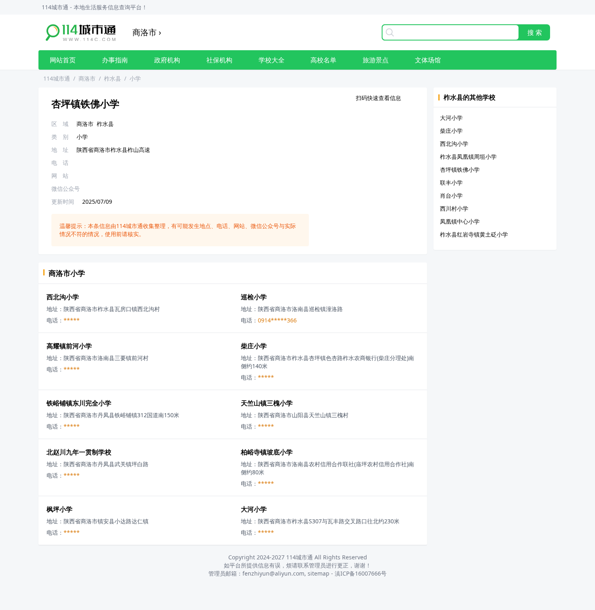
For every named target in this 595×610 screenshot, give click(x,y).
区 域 (59, 124)
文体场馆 (428, 59)
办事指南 (115, 59)
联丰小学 (451, 182)
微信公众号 (65, 188)
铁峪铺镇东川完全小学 (79, 403)
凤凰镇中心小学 (460, 221)
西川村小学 (454, 208)
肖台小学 (451, 195)
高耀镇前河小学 (69, 345)
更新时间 (62, 201)
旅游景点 (376, 59)
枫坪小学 (59, 509)
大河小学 (254, 509)
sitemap (318, 573)
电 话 (59, 162)
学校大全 (272, 59)
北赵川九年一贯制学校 (79, 452)
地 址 (59, 150)
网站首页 (63, 59)
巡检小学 (254, 296)
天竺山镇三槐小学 (267, 403)
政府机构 (167, 59)
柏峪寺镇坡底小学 (267, 452)
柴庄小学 (254, 345)
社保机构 (219, 59)
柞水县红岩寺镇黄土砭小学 (474, 234)
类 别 (59, 137)
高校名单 (323, 59)
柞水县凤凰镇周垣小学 (468, 156)
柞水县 (112, 78)
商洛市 (87, 78)
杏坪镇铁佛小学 (460, 169)
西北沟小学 (63, 296)
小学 (135, 78)
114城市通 (56, 78)
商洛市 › (146, 32)
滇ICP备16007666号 (361, 573)
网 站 (59, 175)
